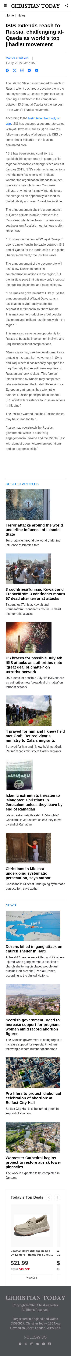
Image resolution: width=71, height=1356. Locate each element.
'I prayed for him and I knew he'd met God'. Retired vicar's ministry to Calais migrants (35, 736)
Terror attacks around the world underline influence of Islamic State (34, 529)
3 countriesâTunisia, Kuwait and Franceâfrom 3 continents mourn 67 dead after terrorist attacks (35, 594)
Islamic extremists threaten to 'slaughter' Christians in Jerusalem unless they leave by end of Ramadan (34, 802)
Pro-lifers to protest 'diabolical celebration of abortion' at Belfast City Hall (33, 1098)
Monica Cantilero (17, 58)
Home (10, 15)
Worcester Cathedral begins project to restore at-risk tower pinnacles (33, 1162)
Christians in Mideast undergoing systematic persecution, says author (28, 873)
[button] (5, 6)
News (21, 15)
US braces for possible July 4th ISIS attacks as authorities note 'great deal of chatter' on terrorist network (34, 665)
